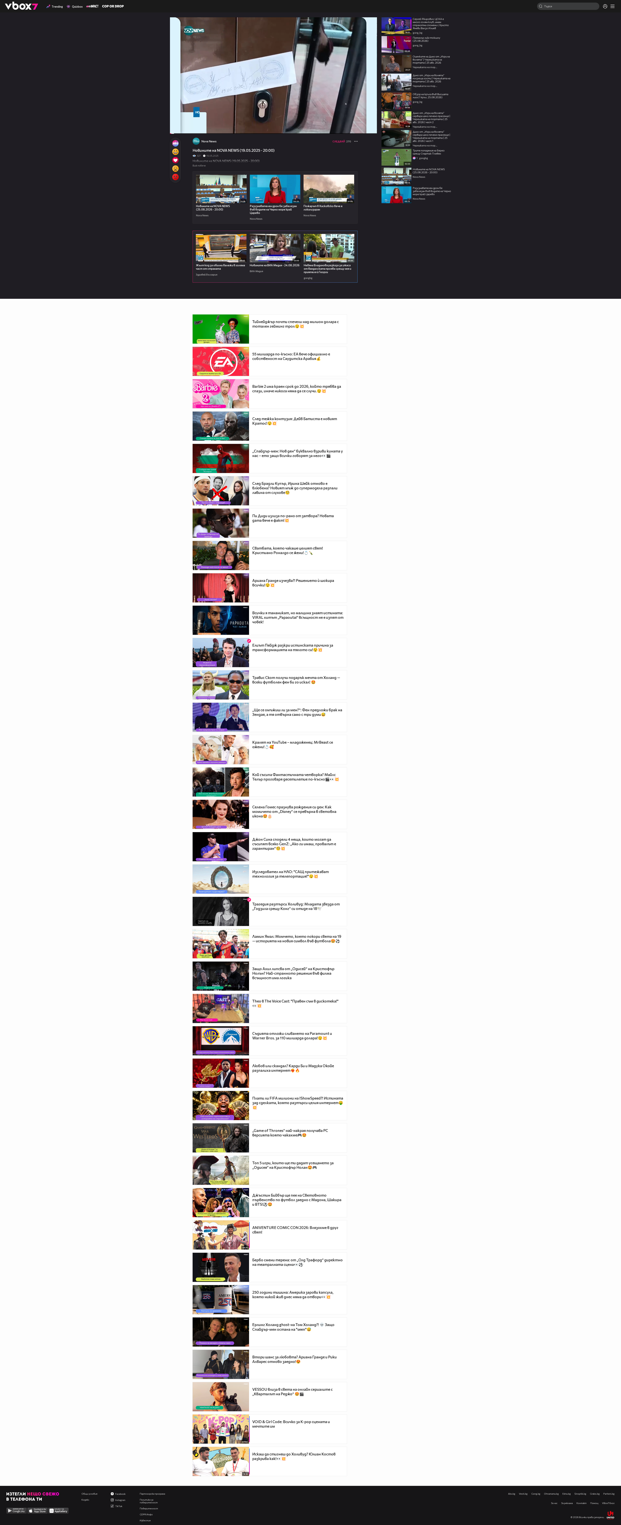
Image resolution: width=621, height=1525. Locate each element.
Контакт (582, 1503)
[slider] (176, 125)
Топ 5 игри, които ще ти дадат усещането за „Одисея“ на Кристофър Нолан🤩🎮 (293, 1165)
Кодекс (85, 1499)
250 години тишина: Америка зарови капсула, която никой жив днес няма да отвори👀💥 (292, 1294)
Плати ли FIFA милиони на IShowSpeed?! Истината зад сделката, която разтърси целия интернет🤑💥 (297, 1103)
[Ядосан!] (175, 177)
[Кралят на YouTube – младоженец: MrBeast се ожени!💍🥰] (221, 749)
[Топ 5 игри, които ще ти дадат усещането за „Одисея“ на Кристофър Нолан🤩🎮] (221, 1170)
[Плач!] (175, 168)
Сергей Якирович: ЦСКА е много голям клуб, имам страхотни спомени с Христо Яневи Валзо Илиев (431, 23)
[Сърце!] (175, 160)
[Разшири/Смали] (363, 129)
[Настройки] (371, 23)
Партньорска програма (152, 1493)
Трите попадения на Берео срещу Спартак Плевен (429, 152)
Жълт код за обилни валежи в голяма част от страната (220, 267)
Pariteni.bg (609, 1493)
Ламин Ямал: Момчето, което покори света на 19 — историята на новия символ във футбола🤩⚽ (296, 938)
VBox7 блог (608, 1503)
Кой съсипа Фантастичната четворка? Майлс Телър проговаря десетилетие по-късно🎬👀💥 (295, 776)
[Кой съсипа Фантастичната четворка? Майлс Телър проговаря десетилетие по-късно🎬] (221, 782)
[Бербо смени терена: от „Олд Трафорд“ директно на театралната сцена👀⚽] (221, 1267)
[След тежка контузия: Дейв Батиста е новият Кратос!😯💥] (221, 426)
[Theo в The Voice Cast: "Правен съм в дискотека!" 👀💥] (221, 1008)
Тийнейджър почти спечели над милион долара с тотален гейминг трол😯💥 (295, 323)
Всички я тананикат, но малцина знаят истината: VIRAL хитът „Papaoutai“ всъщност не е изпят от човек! (297, 617)
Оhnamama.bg (551, 1493)
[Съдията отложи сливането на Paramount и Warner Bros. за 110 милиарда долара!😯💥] (221, 1040)
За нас (554, 1503)
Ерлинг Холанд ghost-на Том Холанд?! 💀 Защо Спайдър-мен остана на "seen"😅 (293, 1327)
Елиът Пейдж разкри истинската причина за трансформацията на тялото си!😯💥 (292, 647)
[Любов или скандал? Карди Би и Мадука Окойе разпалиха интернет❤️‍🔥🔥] (221, 1073)
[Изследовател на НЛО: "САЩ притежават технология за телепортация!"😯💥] (221, 879)
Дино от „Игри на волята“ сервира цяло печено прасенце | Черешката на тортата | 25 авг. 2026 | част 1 (431, 136)
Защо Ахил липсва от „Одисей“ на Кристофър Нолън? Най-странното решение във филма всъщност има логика (293, 973)
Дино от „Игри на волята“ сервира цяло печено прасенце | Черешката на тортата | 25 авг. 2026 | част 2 (431, 117)
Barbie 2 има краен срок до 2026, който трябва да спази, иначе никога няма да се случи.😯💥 (296, 388)
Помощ (594, 1503)
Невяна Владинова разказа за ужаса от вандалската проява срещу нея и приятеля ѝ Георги (327, 269)
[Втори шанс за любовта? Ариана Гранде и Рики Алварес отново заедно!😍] (221, 1364)
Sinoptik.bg (580, 1493)
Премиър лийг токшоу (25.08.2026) (426, 39)
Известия (145, 1520)
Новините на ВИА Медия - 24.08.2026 (275, 265)
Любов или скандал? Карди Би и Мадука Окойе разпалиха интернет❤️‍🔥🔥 (293, 1068)
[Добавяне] (371, 30)
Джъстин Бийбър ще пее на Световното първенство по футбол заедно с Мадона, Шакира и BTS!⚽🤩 (296, 1199)
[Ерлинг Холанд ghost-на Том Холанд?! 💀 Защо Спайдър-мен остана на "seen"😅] (221, 1332)
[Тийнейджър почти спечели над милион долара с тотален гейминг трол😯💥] (221, 329)
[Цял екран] (371, 129)
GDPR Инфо (146, 1514)
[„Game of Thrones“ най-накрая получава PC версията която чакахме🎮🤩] (221, 1137)
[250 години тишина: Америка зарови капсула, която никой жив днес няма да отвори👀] (221, 1299)
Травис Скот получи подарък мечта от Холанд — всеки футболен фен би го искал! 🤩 (296, 679)
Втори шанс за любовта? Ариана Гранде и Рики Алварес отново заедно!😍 (294, 1359)
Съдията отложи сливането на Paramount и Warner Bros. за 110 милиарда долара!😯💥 (292, 1035)
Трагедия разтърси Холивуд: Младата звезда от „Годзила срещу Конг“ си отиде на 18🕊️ (296, 906)
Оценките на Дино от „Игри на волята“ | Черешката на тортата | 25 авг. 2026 (431, 59)
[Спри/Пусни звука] (182, 129)
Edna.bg (566, 1493)
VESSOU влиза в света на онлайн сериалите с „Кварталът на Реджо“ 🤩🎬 (292, 1391)
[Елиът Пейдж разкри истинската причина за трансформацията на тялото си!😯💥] (221, 652)
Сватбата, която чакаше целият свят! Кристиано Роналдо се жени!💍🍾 (287, 550)
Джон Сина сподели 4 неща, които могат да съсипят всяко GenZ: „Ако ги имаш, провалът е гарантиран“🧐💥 (294, 844)
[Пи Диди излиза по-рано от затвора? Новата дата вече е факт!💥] (221, 523)
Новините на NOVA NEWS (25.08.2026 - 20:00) (213, 207)
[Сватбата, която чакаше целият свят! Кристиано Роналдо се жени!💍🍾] (221, 555)
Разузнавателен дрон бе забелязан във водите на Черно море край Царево (273, 209)
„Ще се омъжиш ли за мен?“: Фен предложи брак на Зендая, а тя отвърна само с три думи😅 (297, 712)
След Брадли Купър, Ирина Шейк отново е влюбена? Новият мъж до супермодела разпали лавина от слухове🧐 (295, 488)
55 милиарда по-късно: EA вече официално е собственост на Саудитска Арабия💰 (291, 356)
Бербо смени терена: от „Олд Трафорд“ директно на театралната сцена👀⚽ (297, 1262)
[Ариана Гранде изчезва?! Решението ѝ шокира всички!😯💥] (221, 587)
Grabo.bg (595, 1493)
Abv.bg (511, 1493)
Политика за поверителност (149, 1501)
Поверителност (149, 1508)
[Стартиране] (175, 129)
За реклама (567, 1503)
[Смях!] (175, 152)
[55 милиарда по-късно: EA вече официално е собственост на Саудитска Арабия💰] (221, 361)
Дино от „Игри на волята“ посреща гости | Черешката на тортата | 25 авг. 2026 (431, 78)
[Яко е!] (175, 143)
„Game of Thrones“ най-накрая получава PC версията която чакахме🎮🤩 (290, 1132)
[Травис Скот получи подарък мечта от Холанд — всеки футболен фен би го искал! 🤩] (221, 684)
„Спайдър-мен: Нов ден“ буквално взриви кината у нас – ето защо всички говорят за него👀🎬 (297, 453)
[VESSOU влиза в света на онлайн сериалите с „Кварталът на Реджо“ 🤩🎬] (221, 1396)
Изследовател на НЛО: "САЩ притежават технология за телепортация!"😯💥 (290, 873)
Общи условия (89, 1493)
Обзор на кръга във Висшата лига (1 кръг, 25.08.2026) (430, 96)
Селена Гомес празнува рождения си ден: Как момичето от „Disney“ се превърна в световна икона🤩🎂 (294, 811)
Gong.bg (535, 1493)
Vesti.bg (523, 1493)
